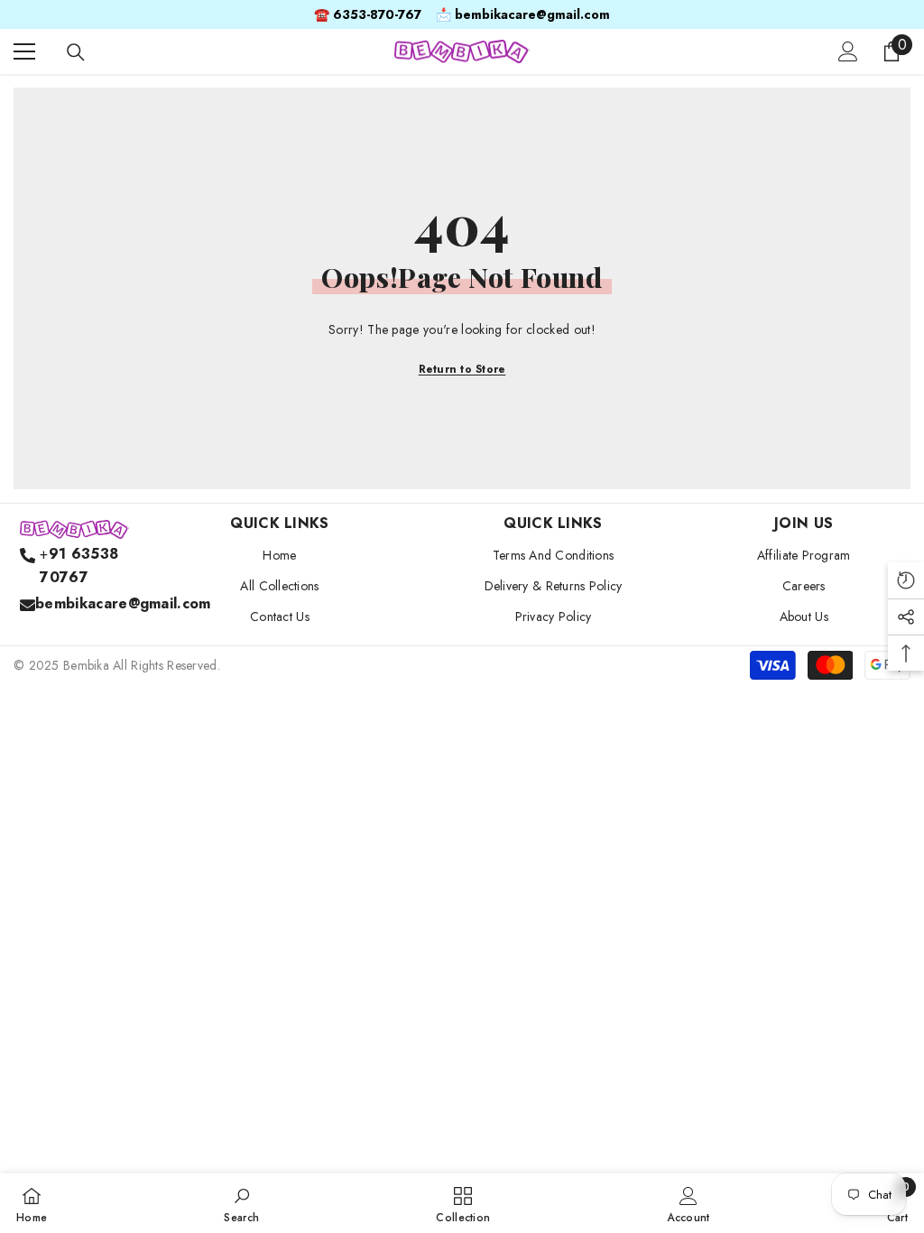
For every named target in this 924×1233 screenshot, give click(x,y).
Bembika (86, 665)
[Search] (76, 52)
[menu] (24, 51)
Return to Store (462, 369)
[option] (462, 14)
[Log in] (848, 51)
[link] (241, 1203)
